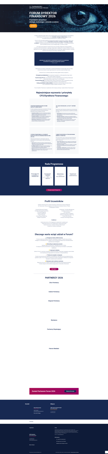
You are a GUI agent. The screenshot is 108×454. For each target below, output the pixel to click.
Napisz (39, 413)
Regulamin (77, 452)
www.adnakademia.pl (61, 434)
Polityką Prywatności (73, 452)
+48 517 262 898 (36, 410)
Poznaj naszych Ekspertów (54, 190)
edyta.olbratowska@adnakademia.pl (38, 411)
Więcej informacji (70, 391)
